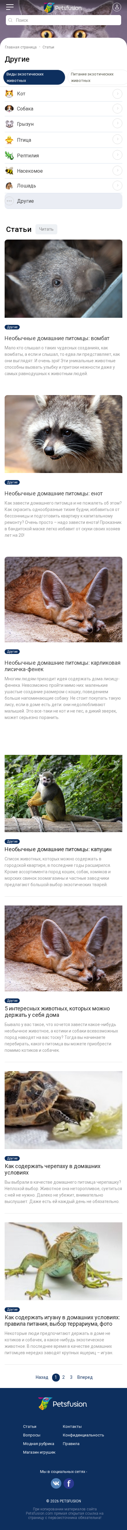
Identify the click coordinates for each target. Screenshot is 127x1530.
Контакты (72, 1426)
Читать (46, 229)
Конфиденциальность (83, 1435)
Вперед (85, 1377)
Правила (71, 1443)
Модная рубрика (38, 1443)
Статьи (29, 1426)
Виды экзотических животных (24, 77)
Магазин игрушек (39, 1452)
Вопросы (31, 1435)
